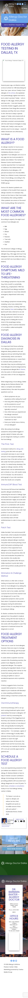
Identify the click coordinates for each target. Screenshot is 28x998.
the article (11, 93)
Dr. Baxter (22, 369)
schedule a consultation (16, 786)
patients (3, 715)
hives (12, 309)
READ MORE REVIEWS (14, 849)
